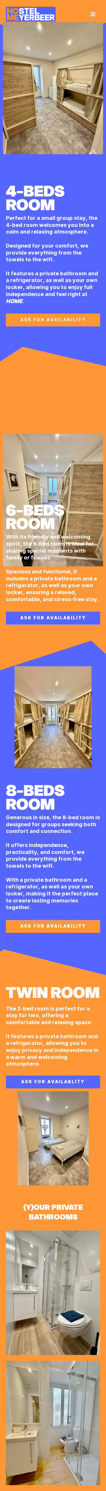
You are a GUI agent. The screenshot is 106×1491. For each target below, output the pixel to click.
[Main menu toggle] (93, 14)
